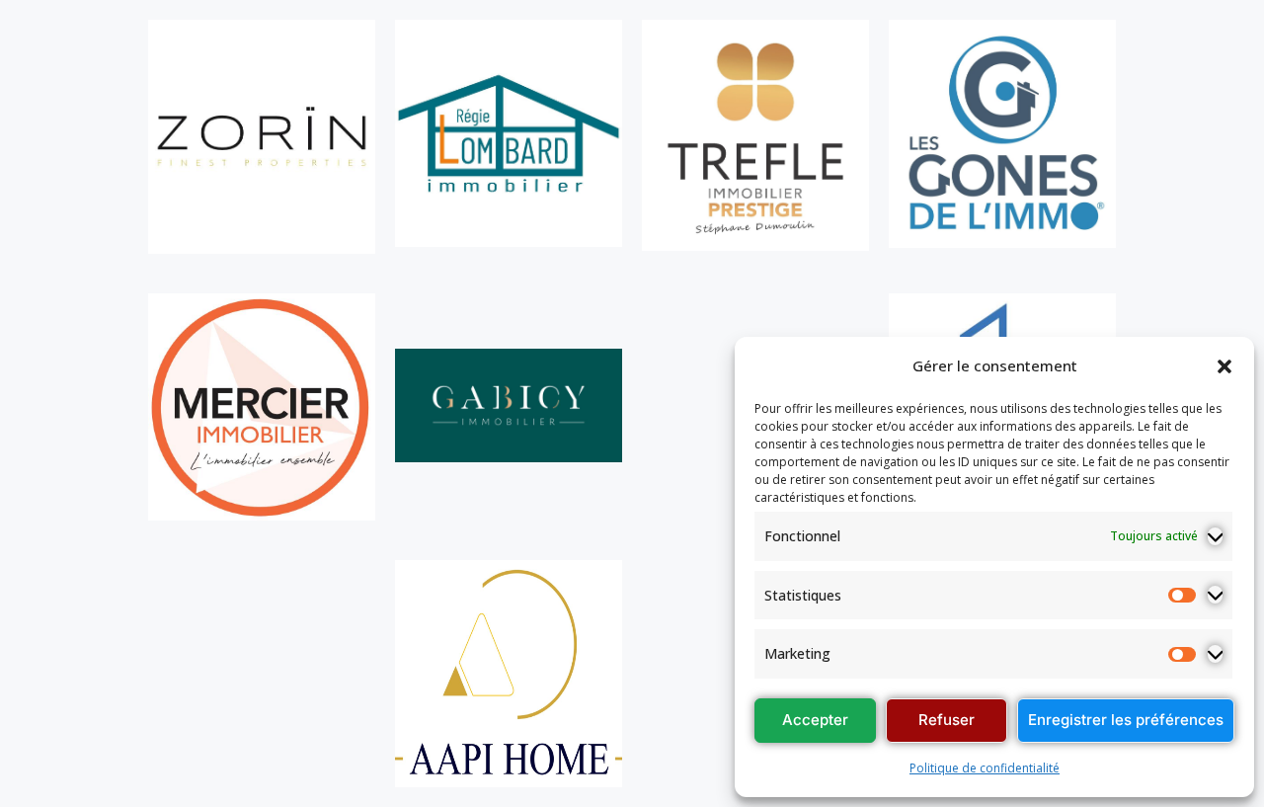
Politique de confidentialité (984, 768)
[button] (1224, 366)
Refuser (946, 719)
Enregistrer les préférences (1126, 719)
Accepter (815, 719)
